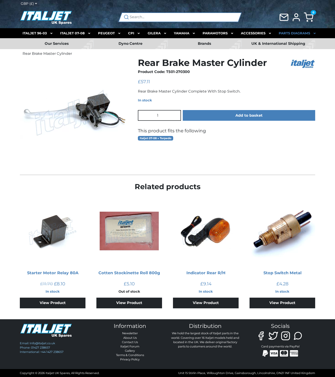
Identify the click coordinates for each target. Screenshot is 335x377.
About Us (130, 337)
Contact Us (130, 342)
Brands (204, 43)
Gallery (130, 350)
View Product (53, 303)
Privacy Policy (130, 359)
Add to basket (249, 115)
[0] (308, 17)
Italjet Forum (129, 346)
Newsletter (130, 333)
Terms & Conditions (130, 355)
